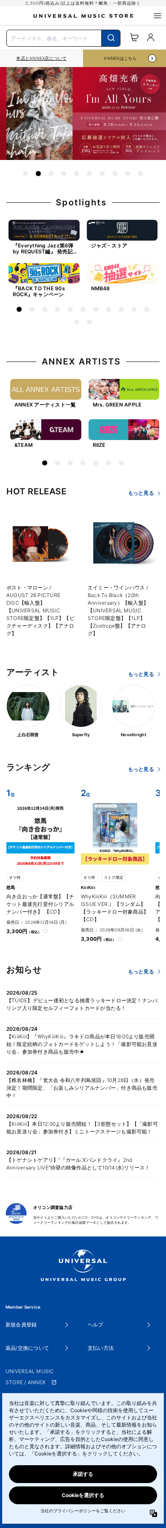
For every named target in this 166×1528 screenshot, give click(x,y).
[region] (41, 58)
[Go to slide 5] (76, 173)
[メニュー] (157, 15)
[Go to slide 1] (25, 173)
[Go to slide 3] (51, 173)
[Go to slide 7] (102, 173)
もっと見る (141, 493)
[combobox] (63, 37)
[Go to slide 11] (146, 309)
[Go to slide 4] (63, 173)
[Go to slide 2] (38, 173)
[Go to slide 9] (127, 173)
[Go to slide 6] (89, 173)
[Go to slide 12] (76, 322)
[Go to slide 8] (114, 173)
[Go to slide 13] (89, 322)
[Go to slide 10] (140, 173)
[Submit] (111, 38)
